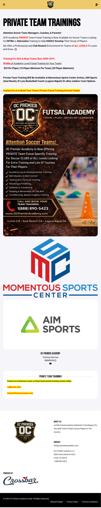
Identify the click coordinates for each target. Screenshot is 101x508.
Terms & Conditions (90, 501)
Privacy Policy (72, 501)
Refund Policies (56, 501)
